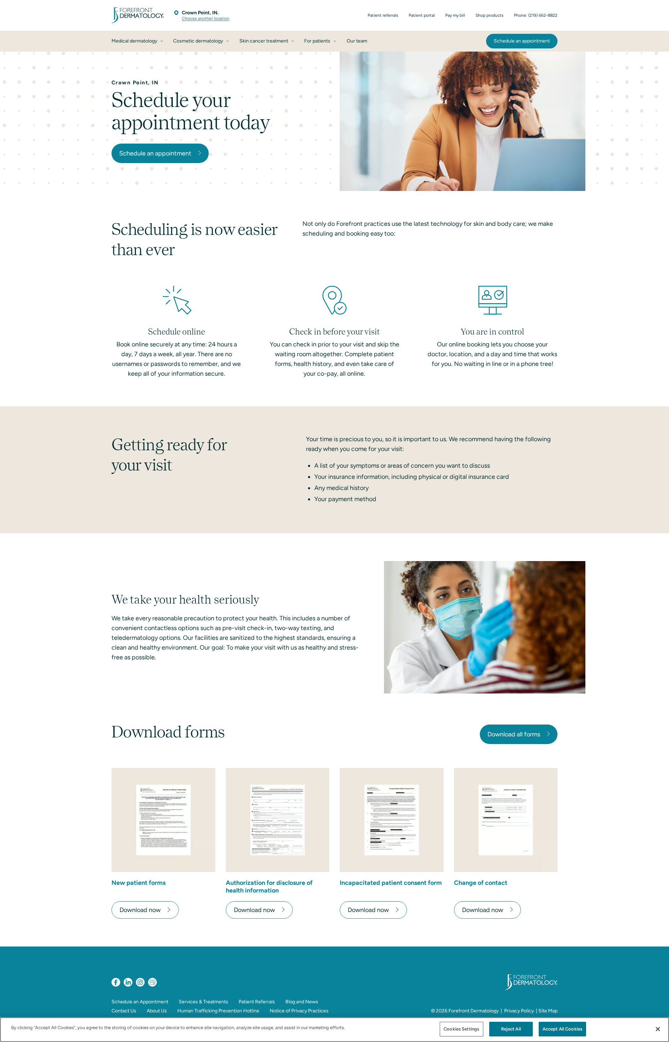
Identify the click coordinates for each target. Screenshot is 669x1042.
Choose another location (205, 18)
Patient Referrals (257, 1002)
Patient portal (422, 15)
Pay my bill (455, 15)
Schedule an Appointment (140, 1002)
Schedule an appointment (155, 153)
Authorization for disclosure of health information (269, 886)
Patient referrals (383, 15)
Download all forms (513, 734)
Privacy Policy (519, 1011)
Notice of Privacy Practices (299, 1011)
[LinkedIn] (128, 982)
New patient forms (139, 883)
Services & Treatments (203, 1002)
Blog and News (301, 1002)
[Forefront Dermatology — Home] (138, 15)
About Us (157, 1011)
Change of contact (480, 883)
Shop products (489, 15)
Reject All (511, 1029)
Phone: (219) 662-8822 (536, 15)
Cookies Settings (461, 1029)
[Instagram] (140, 982)
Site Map (548, 1011)
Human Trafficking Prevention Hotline (218, 1011)
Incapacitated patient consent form (391, 883)
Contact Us (124, 1011)
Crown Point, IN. (200, 13)
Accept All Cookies (562, 1029)
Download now (140, 910)
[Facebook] (116, 982)
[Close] (658, 1029)
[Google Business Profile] (152, 982)
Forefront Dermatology (473, 1011)
